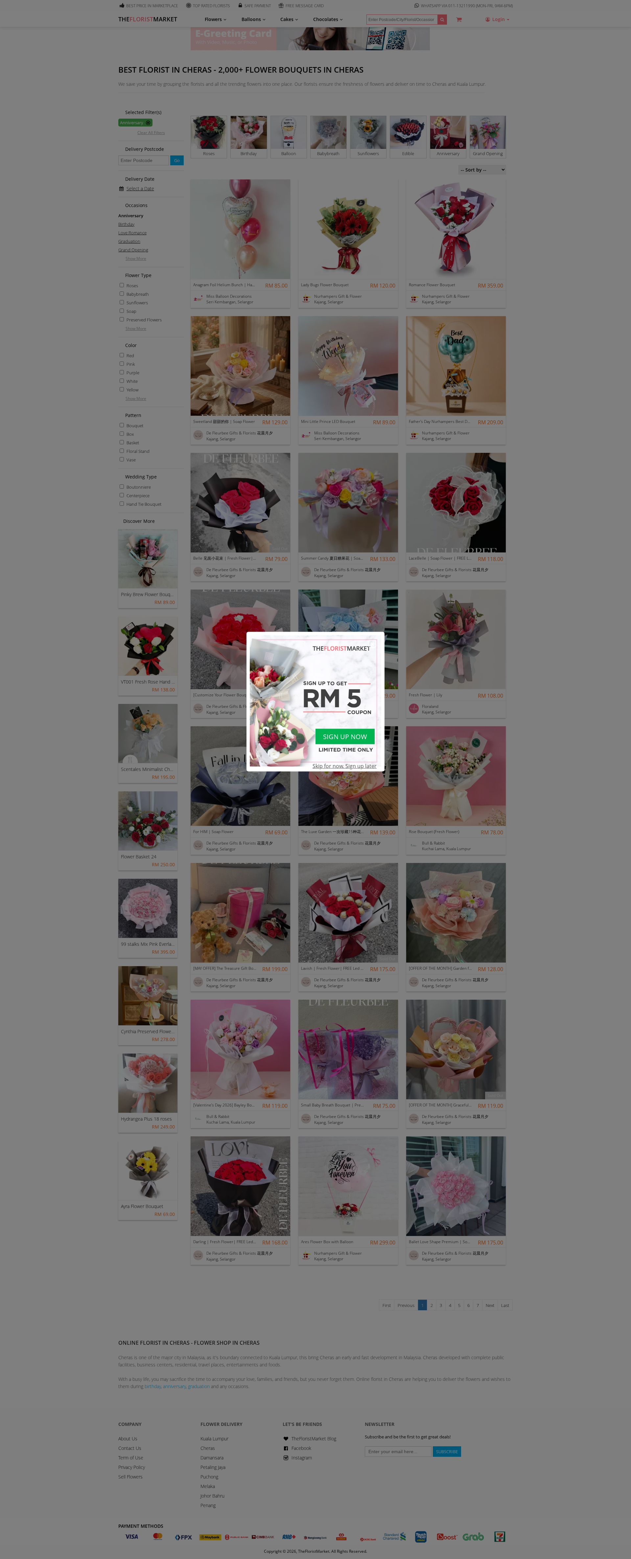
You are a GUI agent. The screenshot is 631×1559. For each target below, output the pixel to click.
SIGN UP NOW (345, 736)
